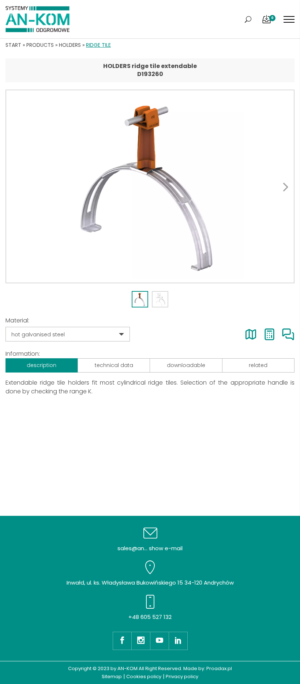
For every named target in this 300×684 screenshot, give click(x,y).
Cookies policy (143, 676)
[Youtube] (159, 641)
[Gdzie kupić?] (250, 334)
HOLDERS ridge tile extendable (150, 66)
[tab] (140, 299)
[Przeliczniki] (269, 334)
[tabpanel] (150, 186)
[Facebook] (122, 641)
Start (13, 45)
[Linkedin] (178, 641)
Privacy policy (182, 676)
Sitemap (112, 676)
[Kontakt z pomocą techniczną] (288, 334)
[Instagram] (140, 641)
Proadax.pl (219, 668)
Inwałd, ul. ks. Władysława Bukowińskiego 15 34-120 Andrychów (150, 582)
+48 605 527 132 (150, 617)
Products (40, 45)
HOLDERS (70, 45)
